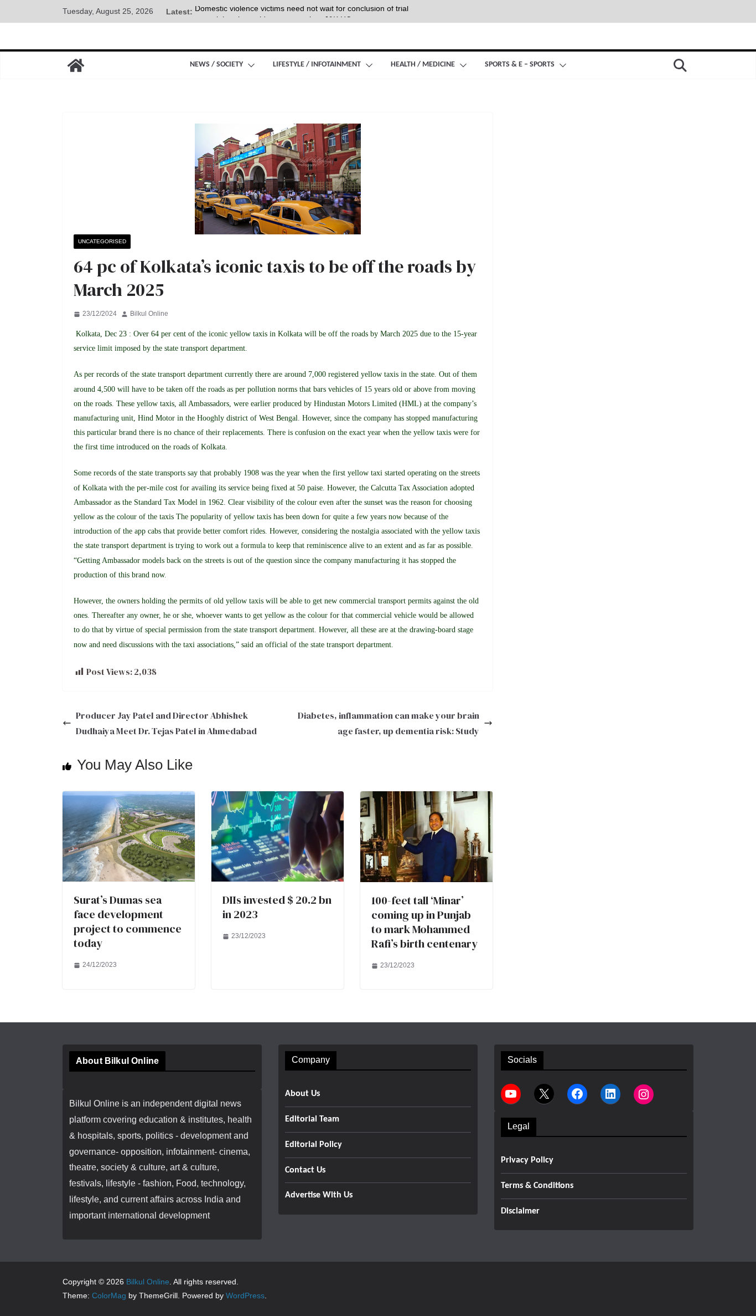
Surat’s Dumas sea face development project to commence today (128, 921)
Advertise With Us (319, 1195)
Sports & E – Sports (520, 64)
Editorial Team (312, 1119)
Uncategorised (102, 241)
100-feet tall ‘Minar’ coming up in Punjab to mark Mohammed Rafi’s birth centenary (424, 922)
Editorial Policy (313, 1144)
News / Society (216, 64)
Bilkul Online (149, 314)
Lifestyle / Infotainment (317, 64)
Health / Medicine (423, 64)
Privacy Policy (527, 1160)
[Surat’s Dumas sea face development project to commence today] (129, 798)
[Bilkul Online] (76, 65)
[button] (249, 65)
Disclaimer (520, 1211)
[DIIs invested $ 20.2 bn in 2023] (277, 798)
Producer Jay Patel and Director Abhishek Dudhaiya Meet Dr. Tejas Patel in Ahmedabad (166, 723)
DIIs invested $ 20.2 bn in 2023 (277, 907)
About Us (302, 1093)
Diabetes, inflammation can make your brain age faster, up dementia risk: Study (388, 723)
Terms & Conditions (537, 1185)
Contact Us (305, 1170)
